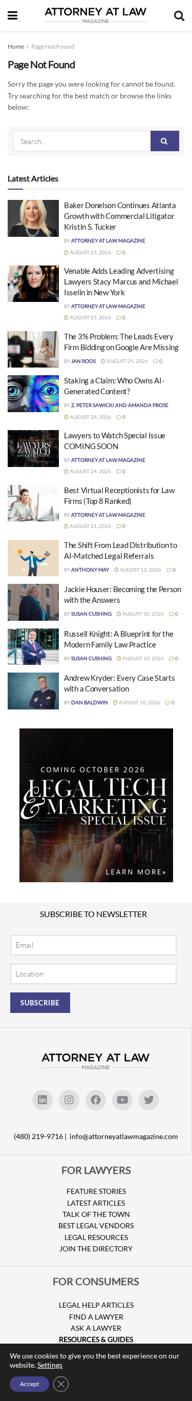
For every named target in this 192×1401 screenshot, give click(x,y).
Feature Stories (96, 1191)
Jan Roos (83, 361)
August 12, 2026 (140, 569)
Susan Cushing (91, 614)
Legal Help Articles (96, 1305)
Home (16, 46)
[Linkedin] (42, 1100)
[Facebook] (96, 1100)
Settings (49, 1365)
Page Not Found (52, 46)
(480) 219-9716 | (41, 1136)
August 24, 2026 (90, 417)
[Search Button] (165, 141)
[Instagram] (69, 1100)
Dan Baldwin (89, 702)
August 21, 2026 (90, 526)
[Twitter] (149, 1100)
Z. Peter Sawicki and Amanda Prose (119, 405)
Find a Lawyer (96, 1316)
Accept (29, 1384)
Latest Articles (96, 1203)
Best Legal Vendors (96, 1225)
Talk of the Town (96, 1214)
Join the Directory (96, 1248)
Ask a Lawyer (96, 1328)
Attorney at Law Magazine (108, 240)
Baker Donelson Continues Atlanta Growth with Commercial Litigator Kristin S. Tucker (120, 215)
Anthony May (90, 569)
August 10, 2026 (142, 614)
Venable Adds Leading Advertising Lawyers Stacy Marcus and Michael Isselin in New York (121, 281)
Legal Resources (96, 1237)
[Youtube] (122, 1100)
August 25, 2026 (90, 252)
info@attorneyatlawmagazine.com (124, 1136)
